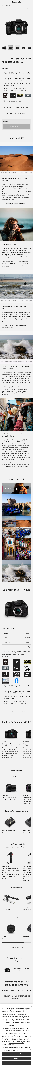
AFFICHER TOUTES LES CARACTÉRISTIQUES (15, 711)
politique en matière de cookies (16, 1042)
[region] (16, 1035)
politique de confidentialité (8, 1044)
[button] (4, 47)
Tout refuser (16, 1058)
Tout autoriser (16, 1063)
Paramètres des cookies (16, 1053)
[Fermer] (31, 1006)
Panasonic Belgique (5, 5)
